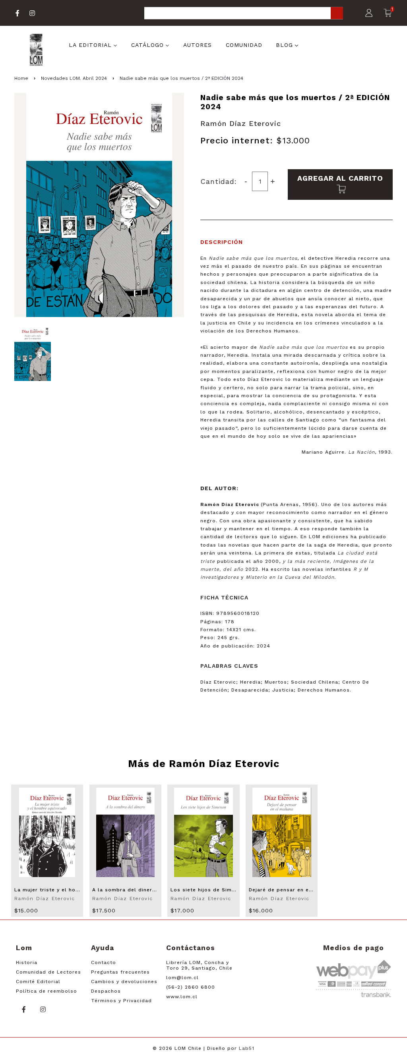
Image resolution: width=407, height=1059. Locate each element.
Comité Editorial (38, 981)
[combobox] (243, 14)
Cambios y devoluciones (124, 981)
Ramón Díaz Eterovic (240, 123)
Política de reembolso (46, 991)
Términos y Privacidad (121, 1000)
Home (21, 78)
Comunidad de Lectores (48, 972)
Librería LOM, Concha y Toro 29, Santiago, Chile (199, 965)
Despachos (106, 991)
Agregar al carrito (340, 178)
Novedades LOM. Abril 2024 (74, 78)
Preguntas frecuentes (120, 972)
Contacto (103, 962)
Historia (26, 962)
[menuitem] (93, 44)
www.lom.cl (182, 996)
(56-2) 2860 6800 (190, 987)
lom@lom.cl (182, 977)
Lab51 (246, 1048)
